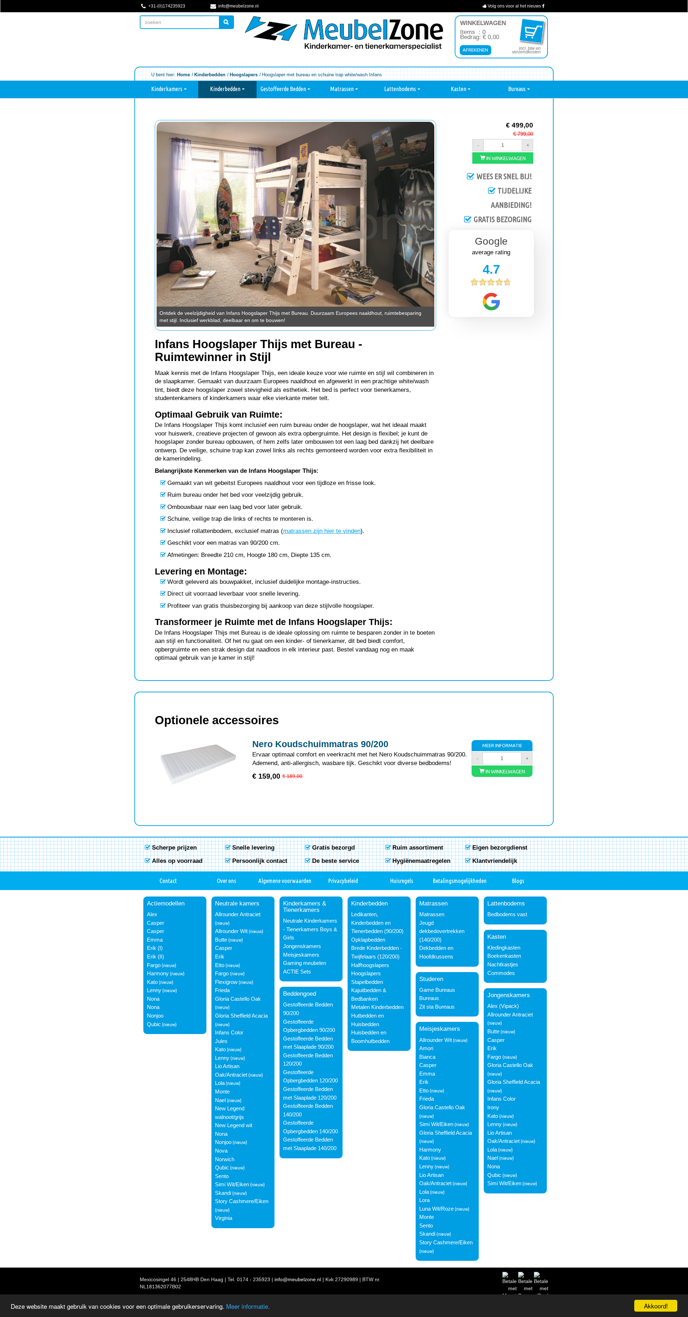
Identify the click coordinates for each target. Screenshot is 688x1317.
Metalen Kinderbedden (377, 1007)
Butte (221, 940)
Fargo (154, 965)
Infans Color (229, 1032)
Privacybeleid (343, 880)
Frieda (222, 990)
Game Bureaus (437, 990)
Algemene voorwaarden (284, 880)
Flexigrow (226, 982)
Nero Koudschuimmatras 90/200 (320, 744)
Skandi (223, 1193)
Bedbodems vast (507, 914)
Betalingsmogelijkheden (460, 880)
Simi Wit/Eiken (232, 1184)
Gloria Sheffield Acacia (241, 1016)
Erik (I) (155, 948)
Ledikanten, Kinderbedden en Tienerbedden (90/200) (377, 923)
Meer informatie (502, 745)
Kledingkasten (503, 948)
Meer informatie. (248, 1306)
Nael (220, 1100)
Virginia (223, 1218)
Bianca (427, 1057)
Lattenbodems (400, 89)
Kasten (459, 89)
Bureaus (517, 89)
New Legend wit (233, 1125)
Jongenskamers (302, 946)
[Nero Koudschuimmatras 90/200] (198, 764)
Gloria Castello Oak (238, 999)
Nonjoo (155, 1016)
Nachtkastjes (502, 964)
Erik (219, 957)
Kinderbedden (226, 89)
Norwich (224, 1159)
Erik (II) (155, 957)
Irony (493, 1107)
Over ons (226, 880)
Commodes (501, 973)
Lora (424, 1200)
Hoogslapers (366, 973)
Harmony (158, 973)
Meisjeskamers (301, 955)
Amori (426, 1048)
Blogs (518, 880)
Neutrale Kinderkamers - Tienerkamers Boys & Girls (310, 929)
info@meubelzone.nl (238, 6)
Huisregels (401, 880)
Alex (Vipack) (503, 1006)
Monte (222, 1092)
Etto (219, 965)
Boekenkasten (504, 956)
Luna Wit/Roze (436, 1209)
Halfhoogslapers (370, 965)
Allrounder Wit (231, 931)
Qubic (154, 1024)
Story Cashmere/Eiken (241, 1201)
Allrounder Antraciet (238, 914)
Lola (220, 1083)
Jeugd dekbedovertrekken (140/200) (441, 931)
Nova (221, 1151)
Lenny (154, 990)
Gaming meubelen (304, 963)
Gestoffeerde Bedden (284, 89)
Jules (221, 1041)
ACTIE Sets (297, 972)
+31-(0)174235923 (166, 6)
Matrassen (342, 89)
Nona (153, 999)
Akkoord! (656, 1305)
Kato (152, 982)
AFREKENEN (475, 49)
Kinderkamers (167, 89)
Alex (152, 914)
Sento (222, 1176)
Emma (155, 940)
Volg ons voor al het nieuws (514, 6)
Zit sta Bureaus (437, 1007)
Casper (155, 923)
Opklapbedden (368, 940)
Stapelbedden (367, 982)
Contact (168, 880)
